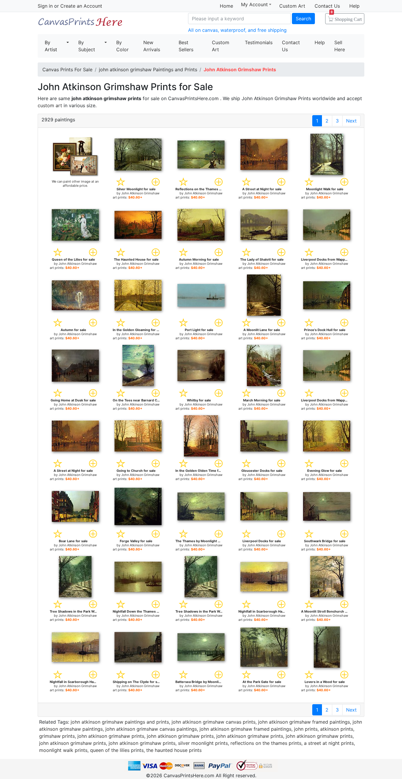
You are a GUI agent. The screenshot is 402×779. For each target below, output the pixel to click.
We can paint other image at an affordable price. (75, 183)
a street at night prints (329, 743)
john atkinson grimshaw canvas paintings (151, 729)
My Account (254, 4)
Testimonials (259, 42)
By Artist (51, 45)
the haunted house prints (174, 750)
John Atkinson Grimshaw (140, 193)
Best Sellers (186, 45)
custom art (50, 105)
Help (354, 6)
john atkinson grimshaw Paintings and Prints (148, 69)
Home (226, 6)
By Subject (86, 45)
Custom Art (292, 6)
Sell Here (339, 45)
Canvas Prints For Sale (80, 23)
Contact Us (327, 6)
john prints (306, 729)
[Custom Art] (75, 156)
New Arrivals (151, 45)
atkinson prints (336, 729)
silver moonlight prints (203, 743)
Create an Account (81, 6)
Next (351, 121)
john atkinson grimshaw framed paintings (304, 722)
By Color (122, 45)
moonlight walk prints (63, 750)
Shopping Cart (346, 17)
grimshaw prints (57, 736)
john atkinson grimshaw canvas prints (213, 722)
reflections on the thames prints (265, 743)
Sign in (45, 6)
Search (303, 18)
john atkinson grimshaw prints (110, 736)
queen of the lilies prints (117, 750)
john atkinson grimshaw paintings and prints (120, 722)
